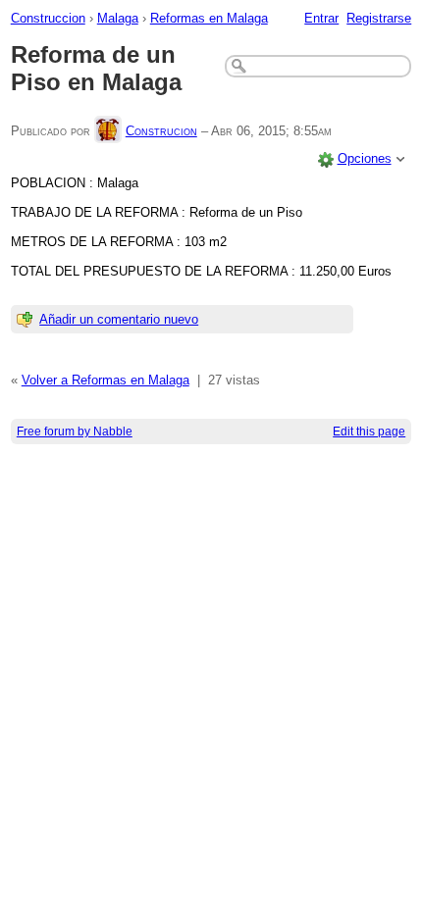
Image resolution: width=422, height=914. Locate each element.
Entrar (321, 18)
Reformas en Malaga (209, 18)
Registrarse (378, 18)
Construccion (48, 18)
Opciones (365, 158)
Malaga (117, 18)
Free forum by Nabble (74, 431)
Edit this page (369, 431)
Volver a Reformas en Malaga (105, 380)
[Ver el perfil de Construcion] (108, 131)
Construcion (161, 131)
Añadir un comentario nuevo (118, 319)
